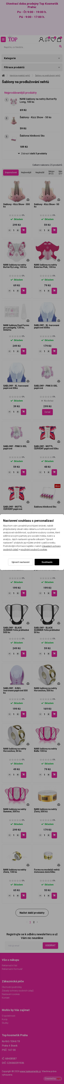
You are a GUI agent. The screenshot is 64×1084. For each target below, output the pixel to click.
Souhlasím (47, 562)
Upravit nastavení (21, 562)
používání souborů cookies (34, 549)
